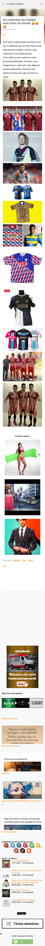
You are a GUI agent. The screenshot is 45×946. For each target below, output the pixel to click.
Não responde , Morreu (11, 746)
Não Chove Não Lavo (20, 890)
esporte (17, 560)
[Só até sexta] (22, 687)
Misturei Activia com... (10, 718)
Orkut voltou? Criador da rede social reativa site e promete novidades (26, 881)
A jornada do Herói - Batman (24, 900)
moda (30, 560)
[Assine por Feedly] (31, 847)
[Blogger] (29, 852)
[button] (4, 34)
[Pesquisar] (41, 4)
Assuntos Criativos (15, 4)
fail (24, 560)
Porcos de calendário (20, 861)
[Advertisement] (22, 615)
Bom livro (5, 773)
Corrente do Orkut (9, 832)
